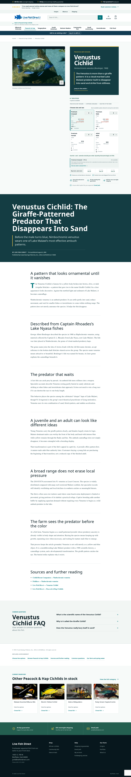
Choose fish (17, 710)
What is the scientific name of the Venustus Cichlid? (78, 614)
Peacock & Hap (30, 28)
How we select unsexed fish (78, 165)
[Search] (100, 17)
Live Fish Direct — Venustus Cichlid (45, 585)
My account (78, 752)
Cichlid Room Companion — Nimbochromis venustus (51, 577)
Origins (56, 11)
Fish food (113, 28)
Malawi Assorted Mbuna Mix (24, 702)
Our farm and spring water (96, 658)
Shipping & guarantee (82, 746)
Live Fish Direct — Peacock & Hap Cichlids (48, 589)
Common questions (78, 658)
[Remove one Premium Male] (111, 113)
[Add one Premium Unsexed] (91, 113)
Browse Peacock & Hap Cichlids (38, 658)
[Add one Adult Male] (116, 134)
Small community (89, 28)
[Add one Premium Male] (116, 113)
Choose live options (18, 658)
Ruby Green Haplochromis (105, 702)
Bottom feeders (65, 28)
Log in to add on (74, 33)
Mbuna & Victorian (18, 28)
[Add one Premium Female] (91, 134)
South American (54, 28)
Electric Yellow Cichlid (49, 702)
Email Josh (97, 185)
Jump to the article (81, 88)
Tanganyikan (42, 28)
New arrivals (53, 752)
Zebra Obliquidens (75, 702)
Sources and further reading (60, 658)
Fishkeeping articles (81, 755)
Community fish (77, 28)
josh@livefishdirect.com (21, 760)
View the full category (108, 679)
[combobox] (72, 17)
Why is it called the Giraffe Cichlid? (71, 621)
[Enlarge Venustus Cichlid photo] (61, 82)
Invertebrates (100, 28)
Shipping (74, 11)
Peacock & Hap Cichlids (25, 38)
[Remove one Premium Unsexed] (86, 113)
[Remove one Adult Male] (111, 134)
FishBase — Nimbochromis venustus (45, 581)
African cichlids (54, 746)
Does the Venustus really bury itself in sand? (75, 628)
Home (14, 38)
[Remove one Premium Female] (86, 134)
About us (65, 11)
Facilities (102, 749)
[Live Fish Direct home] (27, 17)
